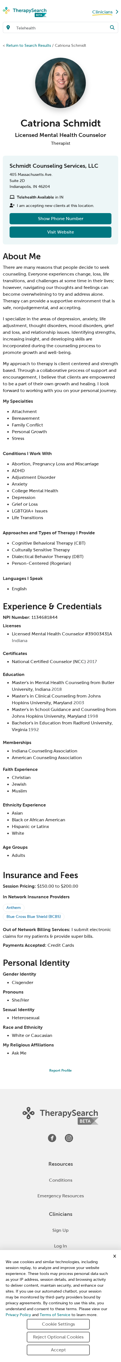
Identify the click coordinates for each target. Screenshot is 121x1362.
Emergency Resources (60, 1195)
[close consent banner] (115, 1256)
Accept (58, 1349)
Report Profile (60, 1070)
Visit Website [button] (60, 232)
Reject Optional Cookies (58, 1337)
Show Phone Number (60, 218)
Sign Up (60, 1230)
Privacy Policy (18, 1315)
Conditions (60, 1180)
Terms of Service (55, 1315)
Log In (60, 1246)
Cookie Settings (58, 1324)
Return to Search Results (28, 45)
